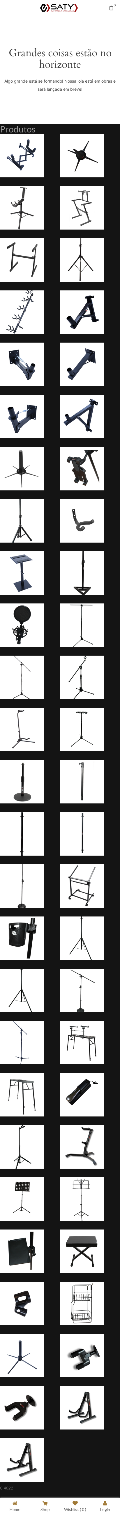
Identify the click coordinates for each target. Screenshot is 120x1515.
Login (105, 1509)
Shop (45, 1509)
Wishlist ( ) (75, 1509)
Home (15, 1509)
